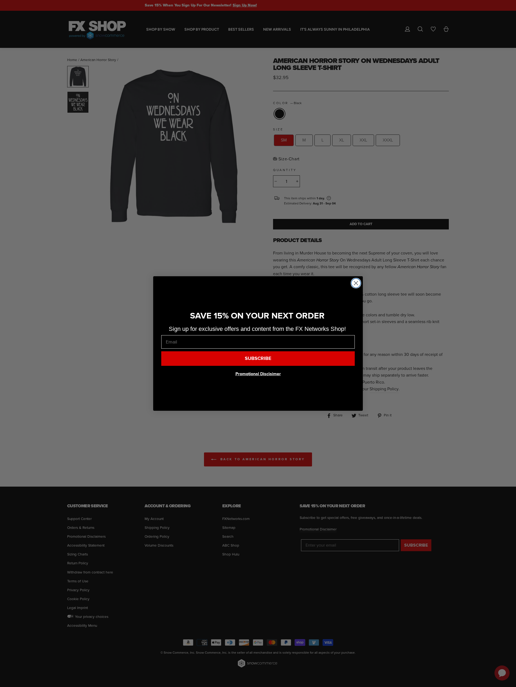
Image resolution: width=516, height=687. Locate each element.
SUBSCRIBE (258, 358)
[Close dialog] (356, 283)
